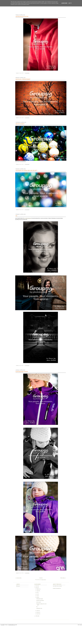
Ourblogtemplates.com (12, 624)
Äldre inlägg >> (63, 577)
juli (37, 592)
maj (37, 595)
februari (37, 612)
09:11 (22, 365)
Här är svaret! (20, 123)
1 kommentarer (27, 117)
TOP (81, 624)
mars (37, 610)
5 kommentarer (27, 365)
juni (37, 594)
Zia (16, 215)
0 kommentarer (27, 164)
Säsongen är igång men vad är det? (26, 170)
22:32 (22, 164)
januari (37, 613)
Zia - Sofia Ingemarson (27, 218)
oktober (37, 589)
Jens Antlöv (2, 624)
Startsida (40, 577)
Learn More (64, 3)
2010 (36, 587)
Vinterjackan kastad (22, 16)
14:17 (22, 209)
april (37, 597)
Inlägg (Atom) (43, 579)
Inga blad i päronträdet (23, 79)
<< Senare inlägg (18, 577)
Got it (70, 3)
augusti (37, 590)
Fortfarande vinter (22, 371)
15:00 (22, 117)
